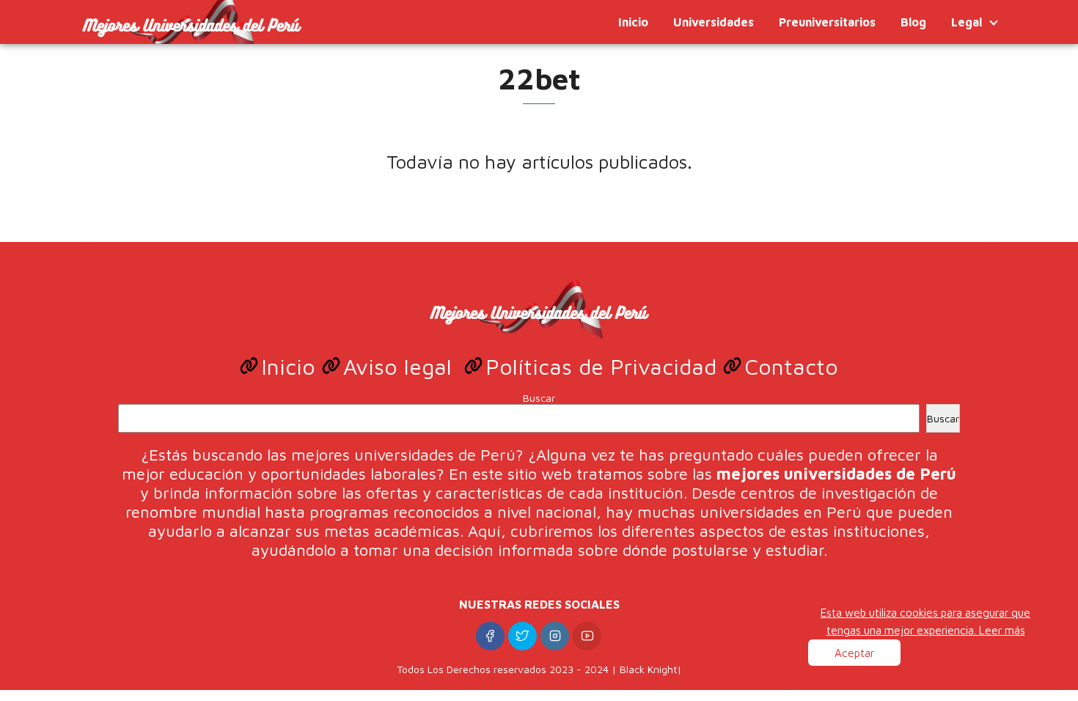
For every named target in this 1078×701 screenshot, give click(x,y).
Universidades (713, 22)
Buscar (539, 398)
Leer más (1002, 629)
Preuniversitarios (827, 22)
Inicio (633, 22)
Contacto (791, 366)
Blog (913, 22)
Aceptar (854, 652)
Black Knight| (651, 669)
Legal (966, 22)
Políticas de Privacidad (604, 366)
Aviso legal (400, 366)
